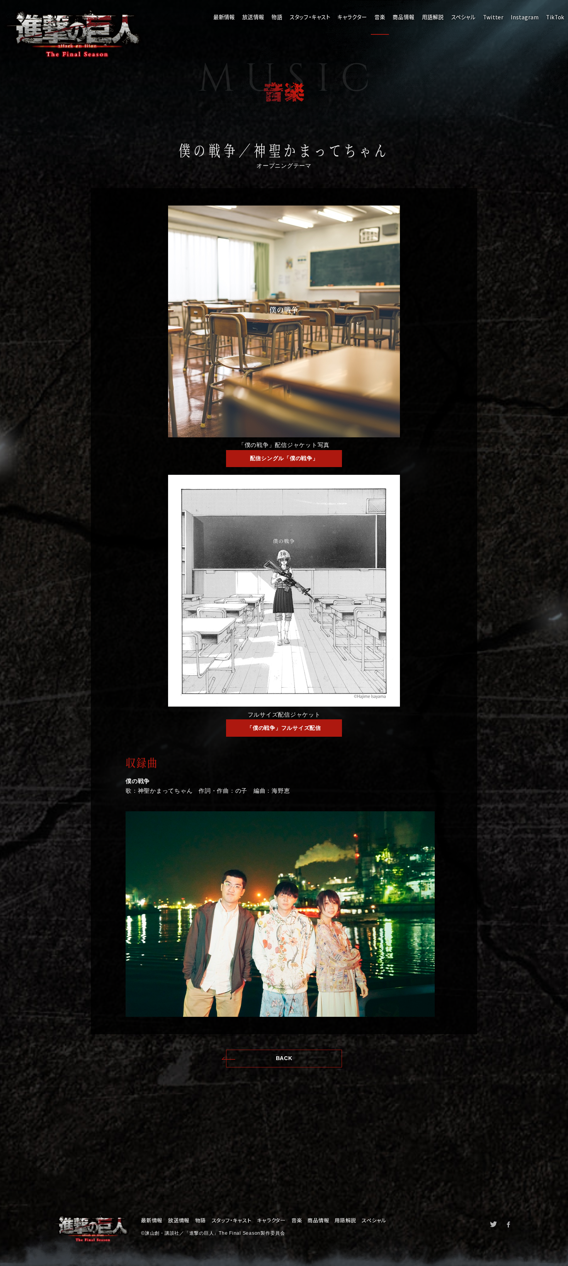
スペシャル (463, 17)
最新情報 (224, 17)
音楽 (379, 17)
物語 (276, 17)
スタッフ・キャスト (310, 17)
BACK (284, 1058)
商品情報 (404, 17)
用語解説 (433, 17)
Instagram (525, 17)
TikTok (555, 17)
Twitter (493, 17)
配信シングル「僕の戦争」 (284, 458)
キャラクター (352, 17)
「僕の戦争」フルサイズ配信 (284, 728)
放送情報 (253, 17)
